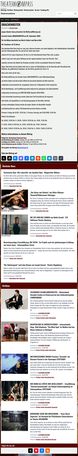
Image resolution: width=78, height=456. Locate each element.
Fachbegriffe (44, 10)
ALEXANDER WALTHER (44, 313)
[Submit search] (75, 14)
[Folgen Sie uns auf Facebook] (42, 450)
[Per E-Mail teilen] (55, 158)
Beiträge (4, 10)
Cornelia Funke (14, 28)
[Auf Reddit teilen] (38, 158)
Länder (47, 318)
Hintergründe (18, 10)
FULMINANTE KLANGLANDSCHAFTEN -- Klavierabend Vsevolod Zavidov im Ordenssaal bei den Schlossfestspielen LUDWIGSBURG (52, 295)
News (25, 138)
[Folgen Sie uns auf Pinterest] (36, 450)
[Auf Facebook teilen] (26, 158)
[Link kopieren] (61, 158)
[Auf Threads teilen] (9, 158)
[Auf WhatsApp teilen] (43, 158)
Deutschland (12, 138)
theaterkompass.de (23, 147)
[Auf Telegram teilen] (49, 158)
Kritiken (10, 10)
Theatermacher (29, 10)
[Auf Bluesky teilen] (15, 158)
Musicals (54, 439)
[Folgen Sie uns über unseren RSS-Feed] (47, 450)
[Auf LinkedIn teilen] (32, 158)
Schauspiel (20, 138)
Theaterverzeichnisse (8, 13)
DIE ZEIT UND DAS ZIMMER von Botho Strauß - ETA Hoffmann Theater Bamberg (49, 218)
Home (2, 20)
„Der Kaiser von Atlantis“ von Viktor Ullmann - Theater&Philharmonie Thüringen (47, 194)
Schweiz (11, 258)
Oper (20, 186)
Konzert (38, 318)
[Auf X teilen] (4, 158)
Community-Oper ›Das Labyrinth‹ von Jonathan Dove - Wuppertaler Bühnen (32, 172)
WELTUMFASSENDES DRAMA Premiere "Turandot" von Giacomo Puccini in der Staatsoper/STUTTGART (50, 358)
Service (37, 10)
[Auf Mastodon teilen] (21, 158)
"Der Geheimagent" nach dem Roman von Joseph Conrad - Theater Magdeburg (33, 264)
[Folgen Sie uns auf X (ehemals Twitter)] (30, 450)
